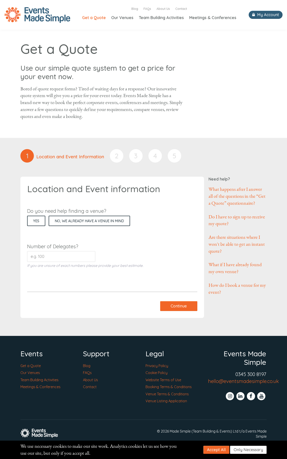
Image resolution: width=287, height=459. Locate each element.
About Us (163, 9)
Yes (36, 221)
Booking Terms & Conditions (169, 387)
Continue (179, 306)
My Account (267, 14)
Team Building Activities (161, 17)
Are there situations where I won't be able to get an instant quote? (237, 244)
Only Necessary (248, 449)
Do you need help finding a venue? (66, 211)
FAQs (147, 9)
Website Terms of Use (163, 380)
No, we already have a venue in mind (89, 221)
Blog (134, 9)
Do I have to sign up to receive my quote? (237, 220)
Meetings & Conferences (212, 17)
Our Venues (122, 17)
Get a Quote (94, 17)
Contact (181, 9)
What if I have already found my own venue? (235, 268)
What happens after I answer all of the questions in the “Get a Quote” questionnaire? (237, 196)
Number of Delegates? (52, 246)
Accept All (216, 449)
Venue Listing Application (166, 401)
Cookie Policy (156, 372)
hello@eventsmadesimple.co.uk (243, 381)
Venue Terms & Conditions (167, 394)
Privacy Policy (157, 365)
